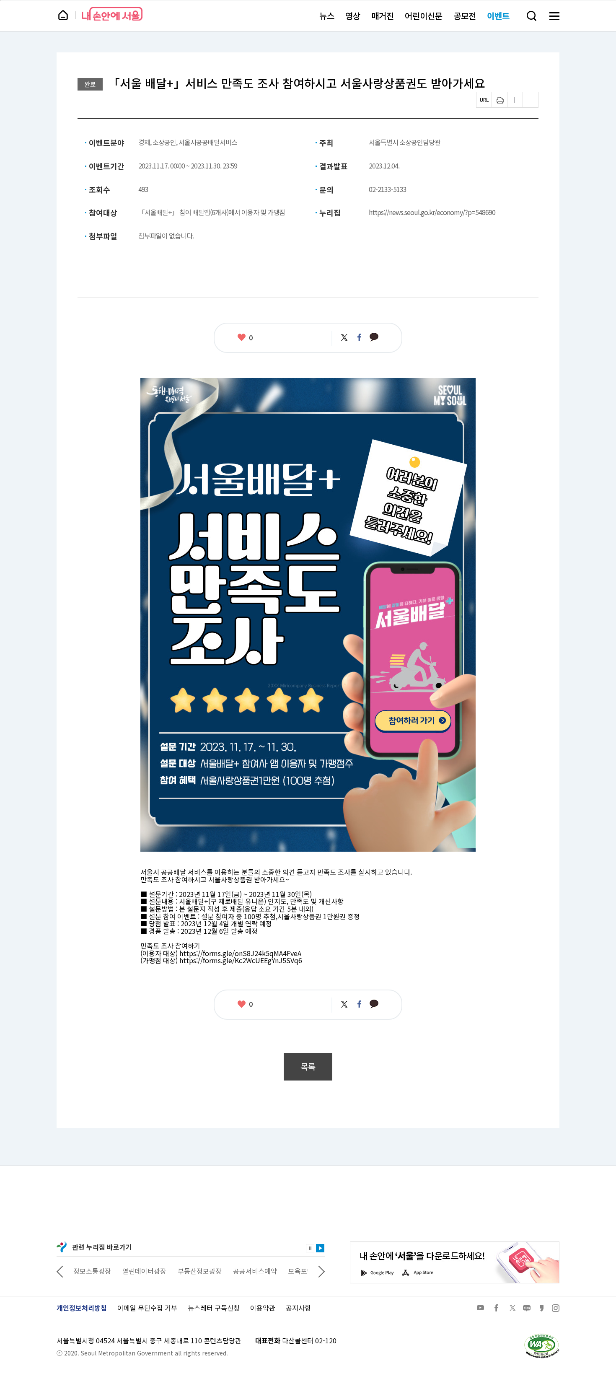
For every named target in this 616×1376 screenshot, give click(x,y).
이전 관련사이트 (60, 1271)
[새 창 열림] (541, 1336)
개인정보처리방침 (82, 1308)
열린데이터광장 (95, 1271)
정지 (310, 1248)
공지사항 (298, 1308)
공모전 (464, 16)
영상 (352, 16)
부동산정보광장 (151, 1271)
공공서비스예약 (206, 1271)
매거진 (382, 16)
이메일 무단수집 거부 (147, 1308)
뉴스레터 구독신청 (214, 1308)
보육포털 (251, 1271)
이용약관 (262, 1308)
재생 (320, 1248)
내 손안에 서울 (112, 14)
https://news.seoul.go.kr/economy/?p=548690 (432, 212)
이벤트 (498, 16)
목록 (308, 1066)
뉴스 (326, 16)
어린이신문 (424, 16)
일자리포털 (291, 1271)
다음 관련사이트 (321, 1271)
